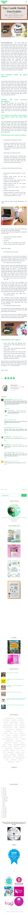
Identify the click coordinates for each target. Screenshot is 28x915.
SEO (13, 757)
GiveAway (8, 735)
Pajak (10, 746)
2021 (4, 792)
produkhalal (10, 752)
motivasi (10, 744)
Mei (3, 804)
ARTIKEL (6, 15)
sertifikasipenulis (20, 757)
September (4, 800)
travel (20, 759)
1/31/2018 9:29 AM (11, 419)
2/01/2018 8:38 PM (19, 452)
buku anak (22, 725)
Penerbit (13, 750)
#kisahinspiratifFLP (9, 718)
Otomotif (4, 746)
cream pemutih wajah (9, 452)
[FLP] (9, 896)
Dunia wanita (16, 15)
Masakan (22, 742)
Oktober (4, 799)
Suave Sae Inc (19, 911)
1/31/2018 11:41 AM (21, 410)
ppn (4, 752)
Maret (3, 807)
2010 (4, 817)
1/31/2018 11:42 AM (17, 436)
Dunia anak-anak (9, 729)
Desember (4, 796)
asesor (5, 723)
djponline (22, 727)
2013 (4, 815)
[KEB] (9, 885)
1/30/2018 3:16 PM (17, 399)
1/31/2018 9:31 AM (16, 427)
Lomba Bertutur (10, 740)
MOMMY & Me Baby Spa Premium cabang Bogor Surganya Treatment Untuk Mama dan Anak (16, 699)
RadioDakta (12, 754)
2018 (4, 795)
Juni (3, 803)
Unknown (6, 461)
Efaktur (6, 733)
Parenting (16, 746)
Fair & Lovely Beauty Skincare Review (14, 692)
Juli (3, 802)
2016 (4, 811)
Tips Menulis (13, 759)
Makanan (15, 742)
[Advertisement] (14, 619)
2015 (4, 812)
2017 (4, 810)
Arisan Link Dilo (14, 721)
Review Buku (21, 756)
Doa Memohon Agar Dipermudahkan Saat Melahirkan (15, 686)
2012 (4, 816)
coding (16, 727)
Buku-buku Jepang (7, 727)
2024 (4, 788)
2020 (4, 793)
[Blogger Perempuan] (19, 885)
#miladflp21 (19, 718)
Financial (21, 733)
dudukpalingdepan (8, 399)
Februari (4, 808)
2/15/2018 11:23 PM (13, 461)
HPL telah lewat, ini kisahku (12, 672)
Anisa (5, 419)
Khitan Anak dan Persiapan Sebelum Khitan (15, 704)
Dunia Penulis (19, 729)
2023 (4, 790)
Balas (5, 405)
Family (11, 733)
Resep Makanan (7, 756)
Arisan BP (6, 721)
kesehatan (15, 737)
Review (21, 15)
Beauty (10, 15)
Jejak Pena (22, 735)
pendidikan (5, 750)
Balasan (7, 408)
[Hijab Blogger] (9, 906)
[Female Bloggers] (19, 896)
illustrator (15, 735)
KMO (21, 737)
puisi (23, 752)
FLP (3, 735)
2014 (4, 814)
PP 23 (18, 750)
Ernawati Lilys (11, 410)
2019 (4, 794)
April (3, 806)
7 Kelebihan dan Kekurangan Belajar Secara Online (15, 680)
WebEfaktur (11, 761)
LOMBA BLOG (19, 740)
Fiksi (16, 733)
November (4, 798)
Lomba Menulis (7, 742)
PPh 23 (22, 750)
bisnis (16, 723)
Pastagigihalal (8, 748)
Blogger (22, 723)
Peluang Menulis (19, 748)
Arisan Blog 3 (21, 720)
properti (18, 752)
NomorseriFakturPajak (19, 744)
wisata (17, 761)
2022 (4, 791)
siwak (7, 759)
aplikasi (14, 720)
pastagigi (23, 746)
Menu (26, 0)
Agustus (4, 801)
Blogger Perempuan (8, 725)
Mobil (4, 744)
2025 (4, 787)
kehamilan (8, 737)
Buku (16, 725)
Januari (3, 809)
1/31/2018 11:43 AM (17, 444)
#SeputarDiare (6, 720)
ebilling (21, 731)
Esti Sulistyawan (8, 427)
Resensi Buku (21, 754)
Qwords (6, 754)
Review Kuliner (6, 757)
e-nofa (15, 731)
